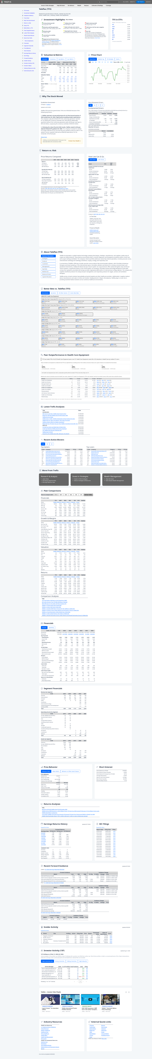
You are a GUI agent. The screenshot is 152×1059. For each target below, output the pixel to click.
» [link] (86, 981)
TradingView (92, 1027)
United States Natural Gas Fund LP (53, 451)
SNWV (98, 393)
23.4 (75, 78)
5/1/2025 (43, 843)
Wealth (79, 5)
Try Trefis (140, 1)
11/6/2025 (43, 839)
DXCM (43, 332)
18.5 (51, 78)
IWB (113, 28)
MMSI (108, 389)
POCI (60, 313)
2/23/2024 (76, 634)
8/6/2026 (43, 833)
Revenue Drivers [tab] (46, 274)
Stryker (77, 502)
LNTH (98, 389)
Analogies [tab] (45, 258)
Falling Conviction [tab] (72, 961)
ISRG (60, 307)
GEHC (95, 301)
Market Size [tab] (45, 271)
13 (77, 968)
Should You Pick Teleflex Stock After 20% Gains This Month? (56, 433)
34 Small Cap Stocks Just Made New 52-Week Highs (54, 427)
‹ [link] (77, 981)
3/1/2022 (87, 634)
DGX (109, 382)
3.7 (60, 76)
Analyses (86, 5)
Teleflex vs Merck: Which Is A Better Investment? (53, 422)
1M (89, 62)
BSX (51, 188)
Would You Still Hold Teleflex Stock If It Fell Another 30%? (55, 415)
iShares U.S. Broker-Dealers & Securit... (99, 464)
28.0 (72, 81)
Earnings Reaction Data (48, 482)
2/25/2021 (92, 634)
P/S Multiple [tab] (110, 59)
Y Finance (91, 1025)
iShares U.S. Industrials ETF (51, 464)
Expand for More (45, 827)
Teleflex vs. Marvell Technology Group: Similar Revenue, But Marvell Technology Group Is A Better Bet (65, 615)
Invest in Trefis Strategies (47, 5)
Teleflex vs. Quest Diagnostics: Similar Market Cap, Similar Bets (56, 612)
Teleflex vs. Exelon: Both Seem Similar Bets (51, 607)
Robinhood (103, 1030)
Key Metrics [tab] (61, 59)
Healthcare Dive (44, 1032)
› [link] (83, 981)
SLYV (113, 37)
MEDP (104, 393)
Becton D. (64, 502)
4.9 (68, 76)
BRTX (98, 396)
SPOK (98, 394)
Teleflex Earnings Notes (48, 417)
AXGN (110, 393)
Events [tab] (118, 59)
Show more (44, 137)
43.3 (72, 78)
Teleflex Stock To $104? (48, 432)
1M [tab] (51, 444)
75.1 (68, 78)
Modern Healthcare (45, 1030)
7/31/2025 (43, 841)
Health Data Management (47, 1037)
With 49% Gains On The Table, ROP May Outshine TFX (54, 603)
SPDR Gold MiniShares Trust (97, 455)
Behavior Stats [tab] (46, 771)
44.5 (75, 81)
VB (113, 33)
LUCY (43, 313)
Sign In (148, 1)
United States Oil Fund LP (51, 455)
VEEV (108, 394)
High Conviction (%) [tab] (47, 961)
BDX (49, 188)
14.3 (51, 79)
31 (77, 975)
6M (96, 62)
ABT (43, 307)
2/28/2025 (70, 634)
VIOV (113, 35)
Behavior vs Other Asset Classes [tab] (70, 771)
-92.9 (60, 78)
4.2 (75, 76)
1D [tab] (43, 444)
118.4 (67, 79)
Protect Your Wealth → (74, 141)
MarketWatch (92, 1033)
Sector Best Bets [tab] (74, 293)
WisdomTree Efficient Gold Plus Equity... (99, 457)
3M (92, 62)
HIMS (98, 382)
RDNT (103, 382)
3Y (105, 62)
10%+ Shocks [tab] (93, 159)
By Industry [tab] (45, 293)
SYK (55, 188)
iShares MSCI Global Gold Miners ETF (98, 451)
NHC (103, 385)
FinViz (90, 1037)
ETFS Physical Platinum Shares (97, 458)
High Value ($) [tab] (83, 961)
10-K (114, 834)
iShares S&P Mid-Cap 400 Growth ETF (53, 460)
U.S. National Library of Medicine (48, 1027)
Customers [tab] (45, 264)
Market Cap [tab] (101, 59)
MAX (111, 62)
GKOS (110, 387)
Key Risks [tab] (44, 269)
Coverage (108, 5)
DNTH (105, 396)
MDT (46, 188)
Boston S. (69, 502)
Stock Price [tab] (92, 59)
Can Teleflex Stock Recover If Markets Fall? (52, 430)
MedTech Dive (44, 1042)
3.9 (64, 76)
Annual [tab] (44, 627)
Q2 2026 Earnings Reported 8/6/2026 (54, 869)
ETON (110, 391)
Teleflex (55, 502)
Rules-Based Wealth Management (115, 480)
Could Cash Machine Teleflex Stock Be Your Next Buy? (55, 428)
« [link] (74, 981)
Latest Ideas (45, 479)
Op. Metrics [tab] (70, 59)
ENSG (108, 385)
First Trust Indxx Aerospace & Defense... (54, 454)
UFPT (104, 387)
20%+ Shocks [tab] (101, 159)
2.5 (51, 76)
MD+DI (42, 1048)
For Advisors (71, 5)
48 (77, 978)
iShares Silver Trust (95, 461)
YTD (99, 62)
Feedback (48, 104)
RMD (78, 332)
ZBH (112, 301)
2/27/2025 (43, 844)
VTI (113, 24)
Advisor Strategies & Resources (82, 480)
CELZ (111, 396)
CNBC (90, 1032)
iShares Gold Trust (95, 452)
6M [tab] (94, 105)
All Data (125, 1)
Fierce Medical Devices (46, 1045)
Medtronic (59, 502)
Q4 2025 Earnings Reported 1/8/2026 (50, 912)
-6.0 (64, 79)
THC (98, 385)
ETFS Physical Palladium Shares (97, 460)
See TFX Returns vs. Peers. (62, 188)
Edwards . (73, 502)
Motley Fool (92, 1030)
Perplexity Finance (105, 1035)
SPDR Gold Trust (94, 454)
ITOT (113, 26)
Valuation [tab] (44, 59)
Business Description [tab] (48, 256)
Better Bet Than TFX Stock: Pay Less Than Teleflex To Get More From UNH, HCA (60, 423)
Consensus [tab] (53, 59)
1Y (102, 62)
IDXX (95, 332)
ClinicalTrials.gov (45, 1028)
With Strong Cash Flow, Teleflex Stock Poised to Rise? (54, 414)
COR (108, 380)
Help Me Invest (61, 5)
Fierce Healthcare (45, 1033)
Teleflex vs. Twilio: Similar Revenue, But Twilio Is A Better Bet (55, 613)
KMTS (78, 313)
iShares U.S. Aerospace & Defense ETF (53, 458)
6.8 (72, 76)
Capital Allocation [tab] (47, 277)
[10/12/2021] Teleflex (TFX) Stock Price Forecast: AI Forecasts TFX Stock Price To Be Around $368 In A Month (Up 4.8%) (68, 814)
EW (53, 188)
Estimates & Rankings (97, 5)
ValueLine (103, 1028)
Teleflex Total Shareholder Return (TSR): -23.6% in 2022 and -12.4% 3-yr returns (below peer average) (65, 816)
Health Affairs (44, 1035)
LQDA (98, 391)
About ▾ (132, 1)
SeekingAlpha (92, 1028)
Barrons (103, 1025)
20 (77, 976)
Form (111, 936)
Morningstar (104, 1027)
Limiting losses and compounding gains (94, 230)
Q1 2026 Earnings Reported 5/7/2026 (54, 883)
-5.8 (60, 79)
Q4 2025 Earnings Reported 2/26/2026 (51, 897)
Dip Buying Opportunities (49, 480)
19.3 (55, 78)
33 (77, 973)
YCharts (91, 1035)
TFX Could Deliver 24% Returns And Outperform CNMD (54, 600)
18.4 (60, 81)
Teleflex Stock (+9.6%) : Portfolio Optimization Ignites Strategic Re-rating (59, 418)
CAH (98, 380)
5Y (108, 62)
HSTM (103, 394)
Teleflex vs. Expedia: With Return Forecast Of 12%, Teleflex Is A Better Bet (58, 608)
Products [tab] (44, 261)
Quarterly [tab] (51, 627)
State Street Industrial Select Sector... (53, 452)
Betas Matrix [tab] (56, 771)
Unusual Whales (105, 1033)
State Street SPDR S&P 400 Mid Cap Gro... (54, 463)
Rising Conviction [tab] (59, 961)
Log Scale (127, 62)
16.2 (68, 81)
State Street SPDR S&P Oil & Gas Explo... (54, 457)
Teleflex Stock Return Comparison (49, 812)
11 (77, 971)
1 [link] (80, 981)
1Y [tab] (98, 105)
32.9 (72, 79)
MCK (103, 380)
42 (77, 970)
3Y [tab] (102, 105)
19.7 (55, 79)
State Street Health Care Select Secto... (99, 463)
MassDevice (43, 1043)
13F (87, 968)
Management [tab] (45, 266)
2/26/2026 (43, 836)
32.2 (75, 79)
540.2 (63, 78)
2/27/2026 (64, 634)
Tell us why (103, 1038)
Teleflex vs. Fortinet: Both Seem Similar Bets (51, 605)
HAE (103, 389)
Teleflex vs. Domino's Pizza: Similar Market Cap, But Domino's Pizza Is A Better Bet (60, 610)
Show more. (97, 38)
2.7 (55, 76)
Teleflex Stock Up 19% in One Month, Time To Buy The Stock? (56, 420)
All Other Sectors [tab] (63, 293)
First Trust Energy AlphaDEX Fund (53, 461)
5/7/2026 (43, 834)
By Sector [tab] (53, 293)
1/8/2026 (43, 838)
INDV (104, 391)
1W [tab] (47, 444)
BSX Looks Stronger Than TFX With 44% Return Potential (54, 602)
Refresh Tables (88, 494)
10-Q (114, 831)
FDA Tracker (44, 1038)
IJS (112, 39)
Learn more (95, 243)
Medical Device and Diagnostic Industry (50, 1047)
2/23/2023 (81, 634)
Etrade (102, 1032)
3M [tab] (90, 105)
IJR (113, 31)
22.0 (64, 81)
